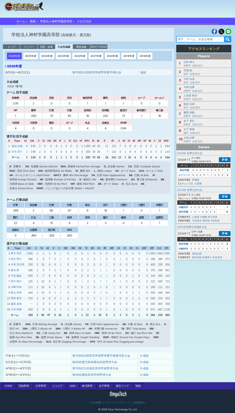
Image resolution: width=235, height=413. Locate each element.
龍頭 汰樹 (17, 146)
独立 (122, 385)
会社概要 (96, 402)
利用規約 (139, 402)
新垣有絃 (197, 257)
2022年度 (79, 55)
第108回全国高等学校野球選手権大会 (96, 72)
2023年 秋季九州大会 (189, 189)
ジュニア (58, 385)
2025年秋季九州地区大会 (192, 226)
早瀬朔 (195, 179)
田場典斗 (207, 257)
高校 (33, 21)
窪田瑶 (205, 220)
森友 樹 (15, 270)
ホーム (21, 21)
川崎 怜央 (16, 287)
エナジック (184, 174)
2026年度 (14, 55)
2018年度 (145, 55)
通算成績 (81, 46)
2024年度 (47, 55)
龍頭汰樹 (197, 253)
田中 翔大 (16, 281)
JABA (72, 385)
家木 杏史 (16, 253)
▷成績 (144, 355)
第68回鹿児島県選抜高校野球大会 (94, 362)
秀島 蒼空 (16, 298)
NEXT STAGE (99, 46)
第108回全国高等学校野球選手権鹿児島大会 (101, 355)
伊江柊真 (212, 216)
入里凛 (195, 216)
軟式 (87, 385)
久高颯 (198, 183)
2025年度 (30, 55)
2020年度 (112, 55)
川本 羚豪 (16, 309)
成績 (143, 72)
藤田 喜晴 (16, 303)
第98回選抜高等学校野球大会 (91, 374)
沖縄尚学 (183, 207)
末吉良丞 (217, 257)
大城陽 (203, 216)
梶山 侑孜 (16, 292)
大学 (41, 385)
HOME (8, 385)
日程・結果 (46, 46)
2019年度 (128, 55)
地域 (138, 385)
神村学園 (184, 170)
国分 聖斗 (16, 259)
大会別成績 (63, 46)
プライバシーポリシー (117, 402)
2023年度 (63, 55)
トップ (11, 46)
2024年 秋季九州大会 (189, 153)
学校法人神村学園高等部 (56, 21)
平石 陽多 (16, 275)
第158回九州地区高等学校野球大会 (95, 368)
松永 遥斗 (17, 151)
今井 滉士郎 (17, 264)
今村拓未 (197, 220)
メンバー (29, 46)
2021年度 (96, 55)
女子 (104, 385)
